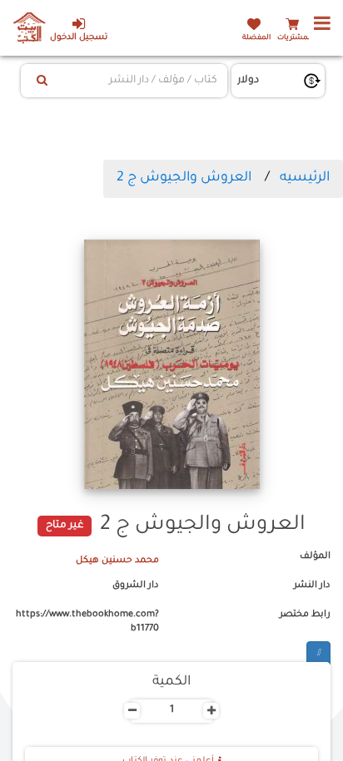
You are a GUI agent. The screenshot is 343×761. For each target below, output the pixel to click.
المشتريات (295, 38)
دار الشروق (135, 586)
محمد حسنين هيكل (117, 561)
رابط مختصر (305, 615)
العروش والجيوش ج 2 (184, 177)
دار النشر (312, 586)
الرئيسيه (305, 177)
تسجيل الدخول (78, 37)
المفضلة (256, 38)
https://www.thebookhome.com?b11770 (87, 622)
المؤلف (315, 556)
